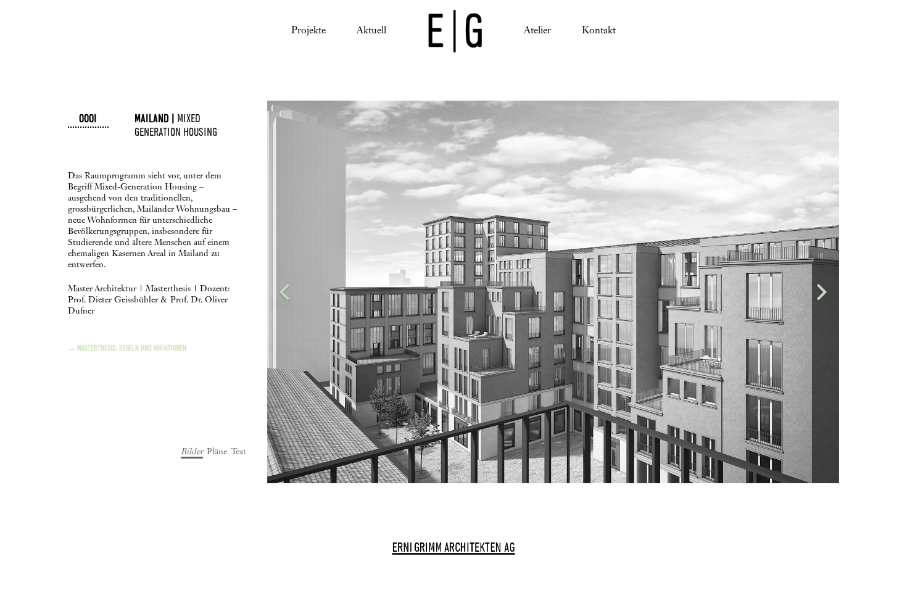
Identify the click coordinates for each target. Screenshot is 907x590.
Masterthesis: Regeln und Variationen (131, 348)
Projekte (308, 31)
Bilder (192, 451)
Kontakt (599, 31)
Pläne (217, 451)
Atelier (537, 31)
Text (238, 451)
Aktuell (371, 31)
